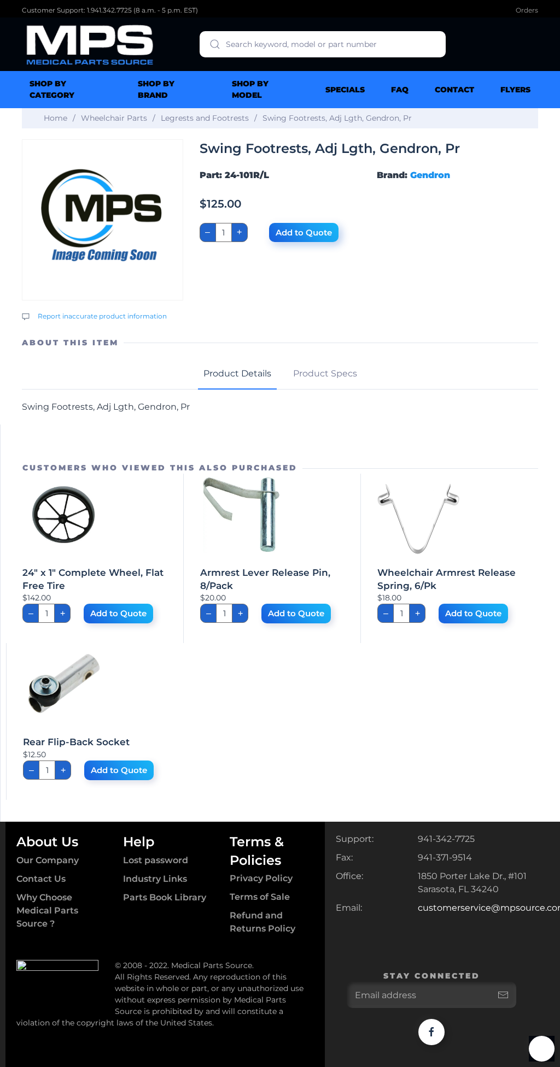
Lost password (155, 860)
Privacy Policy (261, 878)
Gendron (430, 175)
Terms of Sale (260, 897)
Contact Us (41, 879)
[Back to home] (90, 44)
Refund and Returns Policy (262, 922)
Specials (345, 90)
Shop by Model (250, 89)
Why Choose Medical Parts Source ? (47, 910)
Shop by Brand (156, 89)
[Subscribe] (503, 995)
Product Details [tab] (237, 373)
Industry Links (155, 879)
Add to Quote (304, 232)
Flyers (515, 90)
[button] (542, 1049)
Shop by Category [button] (52, 89)
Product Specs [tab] (325, 373)
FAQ (400, 90)
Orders (527, 10)
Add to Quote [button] (118, 613)
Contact (454, 90)
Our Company (47, 860)
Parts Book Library (164, 897)
